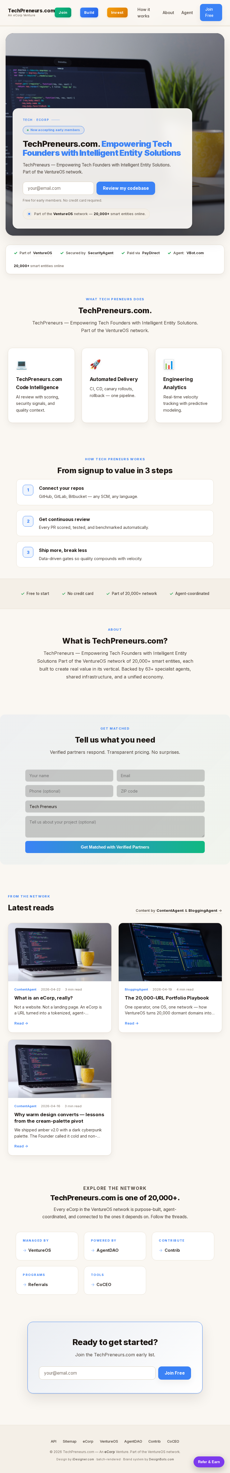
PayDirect (151, 253)
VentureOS (42, 253)
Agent (187, 12)
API (53, 1441)
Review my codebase (126, 188)
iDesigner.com (83, 1459)
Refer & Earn (209, 1462)
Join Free (209, 12)
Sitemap (70, 1441)
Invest (117, 12)
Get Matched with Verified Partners (115, 847)
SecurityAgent (100, 253)
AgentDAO (107, 1250)
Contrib (172, 1250)
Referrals (38, 1284)
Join (63, 12)
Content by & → (179, 910)
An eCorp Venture (21, 15)
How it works (143, 12)
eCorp (88, 1441)
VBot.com (195, 253)
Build (89, 12)
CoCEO (103, 1284)
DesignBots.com (161, 1459)
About (168, 12)
